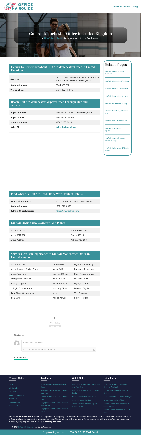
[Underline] (29, 349)
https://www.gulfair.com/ (68, 211)
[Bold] (23, 349)
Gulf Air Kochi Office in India (116, 96)
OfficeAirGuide (49, 38)
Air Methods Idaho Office (114, 400)
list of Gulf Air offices (66, 127)
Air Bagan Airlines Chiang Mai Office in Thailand (115, 385)
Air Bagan (13, 384)
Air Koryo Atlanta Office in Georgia (118, 396)
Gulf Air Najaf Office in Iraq (116, 103)
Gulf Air (59, 38)
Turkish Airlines (15, 406)
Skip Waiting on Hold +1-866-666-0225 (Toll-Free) (70, 432)
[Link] (48, 349)
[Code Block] (45, 349)
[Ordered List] (36, 349)
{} (51, 349)
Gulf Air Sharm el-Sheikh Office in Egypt (115, 139)
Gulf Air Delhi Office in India (116, 121)
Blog (135, 6)
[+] (54, 349)
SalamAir (13, 399)
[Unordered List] (39, 349)
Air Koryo (12, 391)
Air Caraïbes (14, 388)
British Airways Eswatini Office (84, 396)
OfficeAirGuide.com (26, 427)
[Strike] (32, 349)
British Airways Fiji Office (81, 400)
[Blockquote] (42, 349)
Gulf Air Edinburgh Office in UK (117, 81)
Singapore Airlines (16, 395)
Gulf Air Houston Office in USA (117, 88)
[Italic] (26, 349)
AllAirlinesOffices (120, 6)
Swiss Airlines (14, 402)
